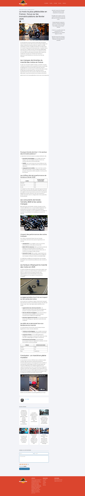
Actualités (46, 3)
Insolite (51, 3)
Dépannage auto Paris (58, 479)
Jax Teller (22, 20)
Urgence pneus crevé (58, 481)
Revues (59, 3)
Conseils (55, 3)
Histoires (64, 3)
